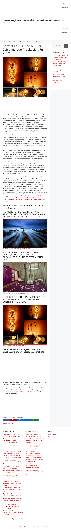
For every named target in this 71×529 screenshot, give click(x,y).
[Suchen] (66, 46)
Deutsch (64, 11)
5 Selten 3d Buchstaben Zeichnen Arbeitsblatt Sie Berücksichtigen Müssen (12, 447)
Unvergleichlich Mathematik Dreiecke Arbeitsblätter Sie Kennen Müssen (60, 63)
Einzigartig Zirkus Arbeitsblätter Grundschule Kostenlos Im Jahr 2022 (11, 489)
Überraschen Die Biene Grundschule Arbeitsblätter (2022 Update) (35, 472)
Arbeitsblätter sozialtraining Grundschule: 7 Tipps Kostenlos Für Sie (12, 518)
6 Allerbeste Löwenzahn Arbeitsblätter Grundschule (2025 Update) (12, 462)
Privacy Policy (52, 434)
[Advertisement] (25, 105)
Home (7, 41)
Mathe (63, 20)
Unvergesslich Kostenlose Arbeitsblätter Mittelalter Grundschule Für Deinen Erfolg (34, 447)
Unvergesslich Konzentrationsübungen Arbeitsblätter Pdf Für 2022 (10, 440)
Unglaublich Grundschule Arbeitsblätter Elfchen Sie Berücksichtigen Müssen (33, 453)
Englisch (64, 16)
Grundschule (65, 7)
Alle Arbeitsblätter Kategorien (65, 28)
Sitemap (50, 437)
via (29, 248)
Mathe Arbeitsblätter (13, 41)
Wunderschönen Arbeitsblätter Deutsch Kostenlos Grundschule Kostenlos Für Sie (34, 459)
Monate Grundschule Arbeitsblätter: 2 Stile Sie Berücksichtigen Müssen (32, 465)
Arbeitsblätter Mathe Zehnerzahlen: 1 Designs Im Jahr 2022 (60, 76)
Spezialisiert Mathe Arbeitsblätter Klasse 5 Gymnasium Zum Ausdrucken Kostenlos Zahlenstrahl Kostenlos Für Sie (24, 199)
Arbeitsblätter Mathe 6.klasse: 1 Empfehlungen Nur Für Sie (59, 69)
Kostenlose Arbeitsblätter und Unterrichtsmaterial (38, 20)
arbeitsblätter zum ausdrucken (23, 391)
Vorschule (64, 3)
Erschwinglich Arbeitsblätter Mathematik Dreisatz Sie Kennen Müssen (60, 57)
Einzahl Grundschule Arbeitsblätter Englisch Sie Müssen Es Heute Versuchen (35, 440)
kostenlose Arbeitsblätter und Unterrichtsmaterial (39, 526)
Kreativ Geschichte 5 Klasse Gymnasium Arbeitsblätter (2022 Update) (12, 483)
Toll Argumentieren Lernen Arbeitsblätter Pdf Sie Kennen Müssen (11, 477)
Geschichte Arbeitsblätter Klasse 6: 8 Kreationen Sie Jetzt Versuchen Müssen (13, 500)
